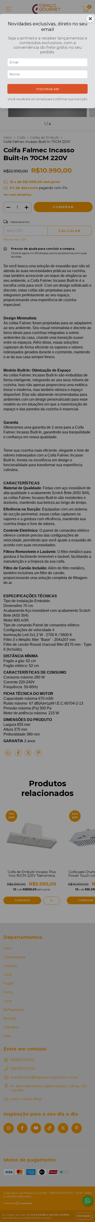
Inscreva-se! (47, 89)
